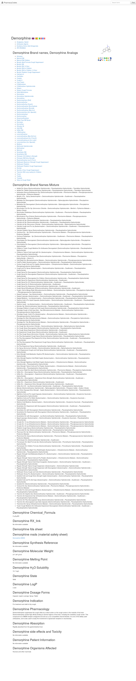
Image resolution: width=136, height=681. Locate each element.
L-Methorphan (21, 132)
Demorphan (20, 94)
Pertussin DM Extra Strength (26, 158)
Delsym (19, 88)
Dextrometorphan (22, 114)
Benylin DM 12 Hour (23, 66)
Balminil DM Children (23, 60)
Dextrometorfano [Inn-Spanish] (26, 112)
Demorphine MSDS (19, 538)
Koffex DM (20, 130)
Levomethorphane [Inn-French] (26, 138)
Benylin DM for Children (24, 68)
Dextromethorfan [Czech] (25, 104)
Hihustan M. (20, 126)
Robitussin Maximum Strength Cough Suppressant (33, 162)
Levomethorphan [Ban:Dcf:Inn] (26, 136)
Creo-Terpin (20, 82)
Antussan (20, 56)
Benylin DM (20, 64)
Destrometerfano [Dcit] (24, 100)
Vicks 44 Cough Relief (24, 180)
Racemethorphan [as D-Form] (26, 160)
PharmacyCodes (10, 2)
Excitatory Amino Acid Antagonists (27, 46)
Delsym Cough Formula (24, 90)
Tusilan (19, 176)
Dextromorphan (22, 116)
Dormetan (20, 122)
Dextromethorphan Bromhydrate (27, 106)
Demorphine (20, 98)
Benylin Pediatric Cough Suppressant (28, 72)
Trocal (19, 174)
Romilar (19, 168)
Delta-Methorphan (22, 92)
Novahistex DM (21, 152)
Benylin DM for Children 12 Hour (27, 70)
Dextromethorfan (22, 102)
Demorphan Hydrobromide (25, 96)
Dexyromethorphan (23, 118)
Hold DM (19, 128)
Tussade (19, 178)
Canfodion (20, 76)
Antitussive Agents (22, 44)
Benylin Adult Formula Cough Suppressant (30, 62)
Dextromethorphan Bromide (25, 108)
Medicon (19, 144)
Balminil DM (20, 58)
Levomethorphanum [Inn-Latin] (26, 140)
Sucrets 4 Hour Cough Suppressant (28, 170)
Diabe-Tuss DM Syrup (23, 120)
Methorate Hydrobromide (25, 146)
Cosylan (19, 78)
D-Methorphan (21, 84)
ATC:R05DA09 (21, 48)
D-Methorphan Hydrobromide (26, 86)
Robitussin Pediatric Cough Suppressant (29, 166)
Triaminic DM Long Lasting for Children (29, 172)
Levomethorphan (22, 134)
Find (133, 2)
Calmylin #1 (20, 74)
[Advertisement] (68, 20)
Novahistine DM (22, 154)
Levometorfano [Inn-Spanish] (26, 142)
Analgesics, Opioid (22, 42)
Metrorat (19, 150)
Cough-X (19, 80)
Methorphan (20, 148)
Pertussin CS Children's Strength (27, 156)
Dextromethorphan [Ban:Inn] (26, 110)
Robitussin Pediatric (23, 164)
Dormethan (20, 124)
